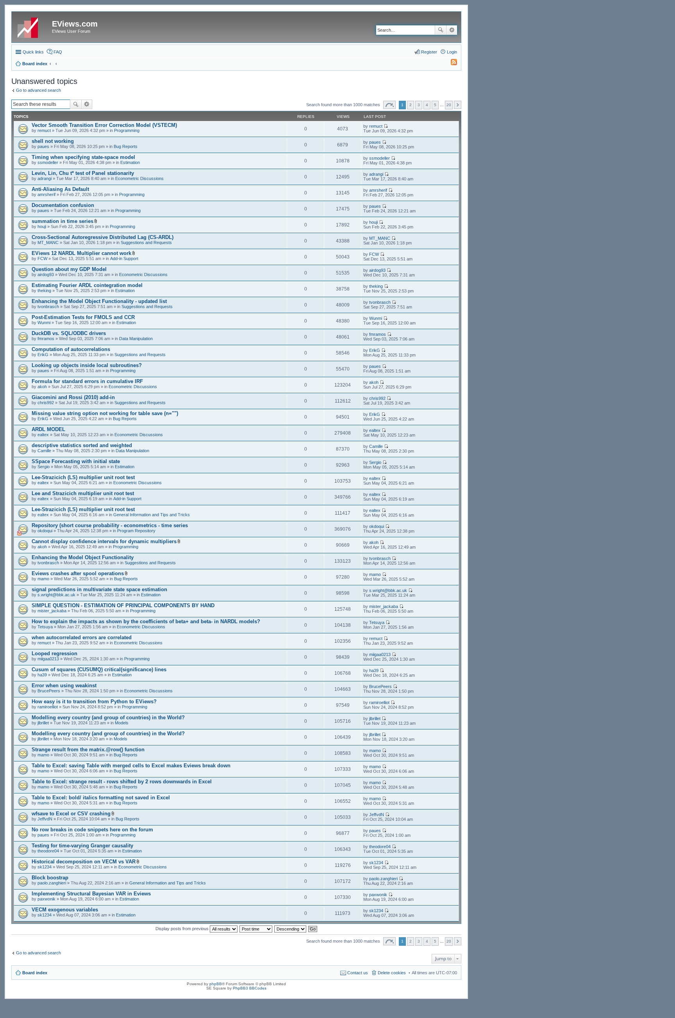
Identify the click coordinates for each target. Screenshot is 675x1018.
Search (440, 30)
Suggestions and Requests (146, 242)
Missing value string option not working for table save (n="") (105, 413)
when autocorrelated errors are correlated (82, 637)
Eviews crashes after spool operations (78, 573)
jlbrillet (43, 722)
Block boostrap (50, 878)
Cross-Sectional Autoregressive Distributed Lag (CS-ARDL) (102, 237)
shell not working (53, 141)
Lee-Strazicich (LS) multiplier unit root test (83, 477)
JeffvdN (45, 819)
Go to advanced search (38, 90)
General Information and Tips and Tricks (151, 514)
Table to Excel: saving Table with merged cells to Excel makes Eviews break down (131, 765)
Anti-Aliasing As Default (60, 189)
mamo (43, 578)
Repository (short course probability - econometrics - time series (110, 525)
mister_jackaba (52, 610)
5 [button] (435, 105)
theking (44, 290)
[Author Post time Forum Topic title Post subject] (256, 928)
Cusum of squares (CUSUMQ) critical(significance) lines (99, 669)
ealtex (43, 434)
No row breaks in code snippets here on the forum (92, 830)
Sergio (44, 466)
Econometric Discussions (139, 178)
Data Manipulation (136, 338)
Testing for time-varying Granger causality (82, 846)
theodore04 (48, 851)
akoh (42, 386)
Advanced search (451, 30)
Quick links (33, 52)
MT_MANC (48, 242)
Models (122, 722)
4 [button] (427, 105)
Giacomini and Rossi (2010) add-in (73, 397)
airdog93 (46, 274)
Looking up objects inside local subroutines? (87, 365)
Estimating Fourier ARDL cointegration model (87, 285)
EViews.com (75, 24)
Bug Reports (126, 146)
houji (42, 226)
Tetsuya (45, 626)
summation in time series (62, 221)
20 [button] (448, 105)
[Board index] (33, 26)
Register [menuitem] (429, 52)
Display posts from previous (182, 928)
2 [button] (410, 105)
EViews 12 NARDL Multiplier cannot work (81, 253)
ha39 (42, 674)
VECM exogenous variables (65, 910)
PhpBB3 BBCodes (249, 988)
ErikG (43, 354)
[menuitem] (450, 63)
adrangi (45, 178)
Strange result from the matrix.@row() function (88, 749)
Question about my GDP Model (69, 269)
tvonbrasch (48, 306)
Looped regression (54, 653)
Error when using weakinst (64, 685)
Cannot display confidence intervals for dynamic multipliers (104, 541)
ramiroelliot (48, 706)
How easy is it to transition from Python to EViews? (94, 701)
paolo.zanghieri (52, 883)
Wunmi (44, 322)
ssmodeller (48, 162)
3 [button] (419, 105)
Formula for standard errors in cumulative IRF (87, 381)
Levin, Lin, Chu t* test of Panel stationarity (83, 173)
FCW (42, 258)
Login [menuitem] (452, 52)
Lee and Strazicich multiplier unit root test (83, 493)
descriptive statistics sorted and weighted (82, 445)
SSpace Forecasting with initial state (76, 461)
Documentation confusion (63, 205)
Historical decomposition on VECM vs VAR (84, 862)
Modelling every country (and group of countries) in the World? (108, 717)
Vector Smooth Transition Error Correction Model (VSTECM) (104, 125)
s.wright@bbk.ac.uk (56, 594)
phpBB (215, 984)
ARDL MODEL (48, 429)
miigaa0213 (48, 658)
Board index (34, 972)
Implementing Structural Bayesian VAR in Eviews (91, 894)
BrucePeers (49, 690)
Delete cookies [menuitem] (392, 972)
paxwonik (46, 899)
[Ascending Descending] (290, 928)
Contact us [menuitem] (357, 972)
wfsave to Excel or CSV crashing (71, 814)
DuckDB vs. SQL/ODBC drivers (69, 333)
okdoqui (45, 530)
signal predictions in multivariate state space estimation (99, 589)
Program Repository (136, 530)
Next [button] (457, 105)
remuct (44, 130)
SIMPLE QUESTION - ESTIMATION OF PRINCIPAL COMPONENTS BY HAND (123, 605)
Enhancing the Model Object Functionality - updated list (99, 301)
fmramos (46, 338)
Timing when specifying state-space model (83, 157)
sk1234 (45, 867)
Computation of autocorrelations (71, 349)
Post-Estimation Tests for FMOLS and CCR (83, 317)
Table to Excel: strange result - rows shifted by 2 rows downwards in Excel (122, 781)
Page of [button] (389, 105)
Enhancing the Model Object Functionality (83, 557)
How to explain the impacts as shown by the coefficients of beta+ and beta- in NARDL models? (146, 621)
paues (43, 146)
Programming (126, 130)
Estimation (130, 162)
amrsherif (46, 194)
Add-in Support (124, 258)
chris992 (46, 402)
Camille (44, 450)
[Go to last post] (386, 126)
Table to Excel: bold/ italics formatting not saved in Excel (101, 797)
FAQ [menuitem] (58, 52)
